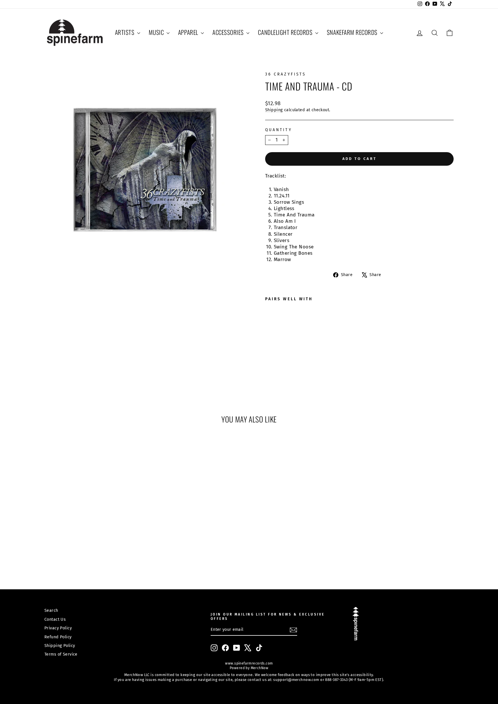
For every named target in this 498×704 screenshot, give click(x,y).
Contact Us (55, 619)
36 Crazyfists (285, 74)
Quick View (93, 530)
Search (51, 610)
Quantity (278, 129)
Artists (125, 32)
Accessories (228, 32)
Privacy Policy (58, 628)
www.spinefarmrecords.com (249, 663)
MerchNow (259, 668)
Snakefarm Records (353, 32)
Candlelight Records (286, 32)
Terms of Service (61, 654)
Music (157, 32)
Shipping (274, 109)
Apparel (188, 32)
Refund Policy (58, 636)
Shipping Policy (59, 645)
